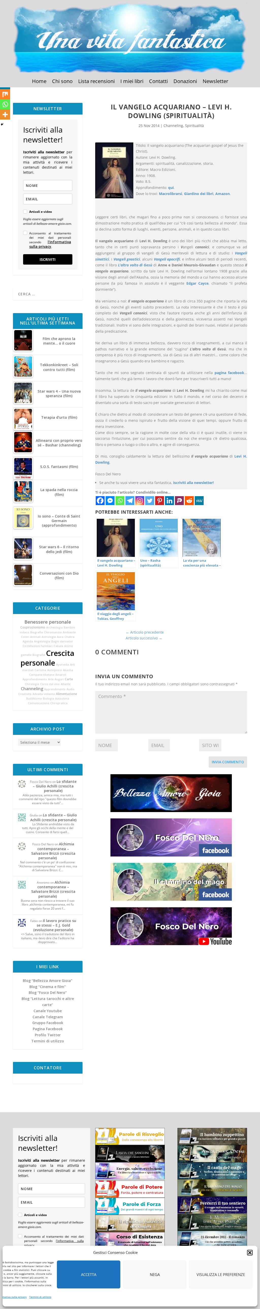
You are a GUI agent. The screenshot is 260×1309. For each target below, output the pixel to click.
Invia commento (228, 761)
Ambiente (69, 632)
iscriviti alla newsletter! (193, 482)
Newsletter (215, 82)
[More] (5, 114)
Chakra (69, 637)
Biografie (38, 655)
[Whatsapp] (120, 500)
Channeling (32, 688)
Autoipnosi (54, 670)
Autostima (62, 698)
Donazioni (185, 82)
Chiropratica (59, 703)
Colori (25, 637)
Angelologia (42, 641)
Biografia (36, 632)
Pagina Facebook (48, 1028)
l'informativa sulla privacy (50, 244)
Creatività (24, 694)
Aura (60, 637)
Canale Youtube (48, 1010)
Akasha (68, 670)
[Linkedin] (169, 500)
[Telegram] (129, 500)
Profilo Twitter (48, 1034)
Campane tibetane (41, 674)
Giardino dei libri (198, 193)
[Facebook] (100, 500)
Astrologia (49, 637)
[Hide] (2, 124)
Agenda (28, 641)
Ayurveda (62, 664)
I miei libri (131, 82)
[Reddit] (189, 500)
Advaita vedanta (43, 694)
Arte (51, 679)
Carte (69, 679)
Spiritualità (194, 125)
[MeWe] (199, 500)
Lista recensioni (96, 82)
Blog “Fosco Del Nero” (48, 992)
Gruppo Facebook (47, 1022)
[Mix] (5, 94)
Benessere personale (47, 622)
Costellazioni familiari (38, 646)
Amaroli (60, 674)
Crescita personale (48, 658)
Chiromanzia (53, 632)
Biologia (48, 698)
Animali (35, 637)
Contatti (158, 82)
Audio (70, 689)
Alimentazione (66, 694)
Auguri (59, 679)
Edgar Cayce (197, 283)
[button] (249, 1252)
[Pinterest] (159, 500)
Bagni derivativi (62, 641)
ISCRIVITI (48, 259)
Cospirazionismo (32, 627)
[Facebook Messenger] (110, 500)
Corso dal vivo (50, 684)
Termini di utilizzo (40, 1297)
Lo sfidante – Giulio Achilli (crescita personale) (54, 786)
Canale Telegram (47, 1016)
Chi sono (62, 82)
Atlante (65, 684)
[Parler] (179, 500)
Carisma (40, 670)
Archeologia (54, 627)
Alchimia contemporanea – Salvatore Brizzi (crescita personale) (53, 851)
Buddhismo (34, 698)
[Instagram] (139, 500)
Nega (155, 1274)
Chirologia (32, 684)
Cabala (58, 646)
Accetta (88, 1274)
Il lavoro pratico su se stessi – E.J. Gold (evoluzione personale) (54, 925)
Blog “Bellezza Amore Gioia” (47, 980)
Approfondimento (35, 679)
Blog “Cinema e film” (47, 986)
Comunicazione (38, 703)
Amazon (222, 193)
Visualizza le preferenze (221, 1274)
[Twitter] (149, 500)
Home (39, 82)
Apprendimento (55, 689)
